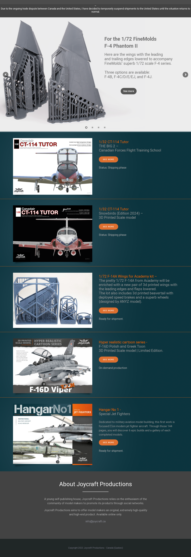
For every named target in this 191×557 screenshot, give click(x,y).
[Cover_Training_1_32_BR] (52, 139)
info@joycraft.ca (95, 521)
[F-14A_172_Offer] (52, 274)
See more (128, 90)
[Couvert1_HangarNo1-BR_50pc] (52, 405)
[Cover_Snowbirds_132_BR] (52, 206)
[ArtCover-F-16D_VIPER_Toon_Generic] (52, 339)
